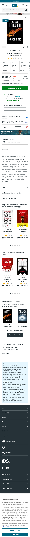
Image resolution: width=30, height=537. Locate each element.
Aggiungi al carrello (16, 88)
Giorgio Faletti (13, 53)
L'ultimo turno (22, 230)
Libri (3, 347)
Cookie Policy (6, 527)
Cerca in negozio (15, 109)
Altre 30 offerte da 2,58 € (16, 83)
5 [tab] (17, 245)
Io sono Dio (7, 325)
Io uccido (7, 277)
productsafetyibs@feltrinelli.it (12, 401)
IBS (8, 83)
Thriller (17, 349)
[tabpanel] (15, 31)
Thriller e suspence (8, 349)
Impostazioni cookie (15, 530)
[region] (15, 515)
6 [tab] (19, 245)
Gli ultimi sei (7, 230)
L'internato (22, 277)
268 (18, 58)
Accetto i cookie (15, 534)
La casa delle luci (22, 325)
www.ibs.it (6, 381)
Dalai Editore (14, 55)
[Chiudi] (28, 496)
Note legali (5, 354)
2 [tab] (12, 245)
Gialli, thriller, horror (12, 347)
